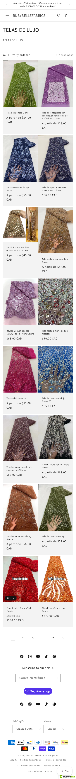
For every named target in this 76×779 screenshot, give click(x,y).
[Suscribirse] (56, 678)
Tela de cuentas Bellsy (53, 536)
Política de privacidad (55, 759)
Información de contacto (40, 771)
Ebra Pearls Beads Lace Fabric (53, 609)
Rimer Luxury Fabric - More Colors (55, 466)
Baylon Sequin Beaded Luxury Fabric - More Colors (20, 332)
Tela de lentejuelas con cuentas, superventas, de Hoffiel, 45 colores (55, 115)
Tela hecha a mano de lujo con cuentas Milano (19, 468)
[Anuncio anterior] (7, 5)
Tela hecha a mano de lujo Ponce (55, 260)
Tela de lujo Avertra (16, 398)
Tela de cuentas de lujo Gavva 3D (53, 400)
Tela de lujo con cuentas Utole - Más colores (54, 189)
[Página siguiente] (63, 638)
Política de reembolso (31, 759)
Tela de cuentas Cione (17, 112)
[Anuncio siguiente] (69, 5)
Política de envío (52, 765)
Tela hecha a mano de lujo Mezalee (55, 332)
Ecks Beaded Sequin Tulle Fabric (19, 609)
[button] (7, 15)
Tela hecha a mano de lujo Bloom (19, 538)
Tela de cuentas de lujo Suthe (18, 189)
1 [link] (13, 638)
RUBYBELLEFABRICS (34, 755)
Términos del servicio (30, 765)
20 (52, 638)
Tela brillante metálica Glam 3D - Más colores (17, 249)
